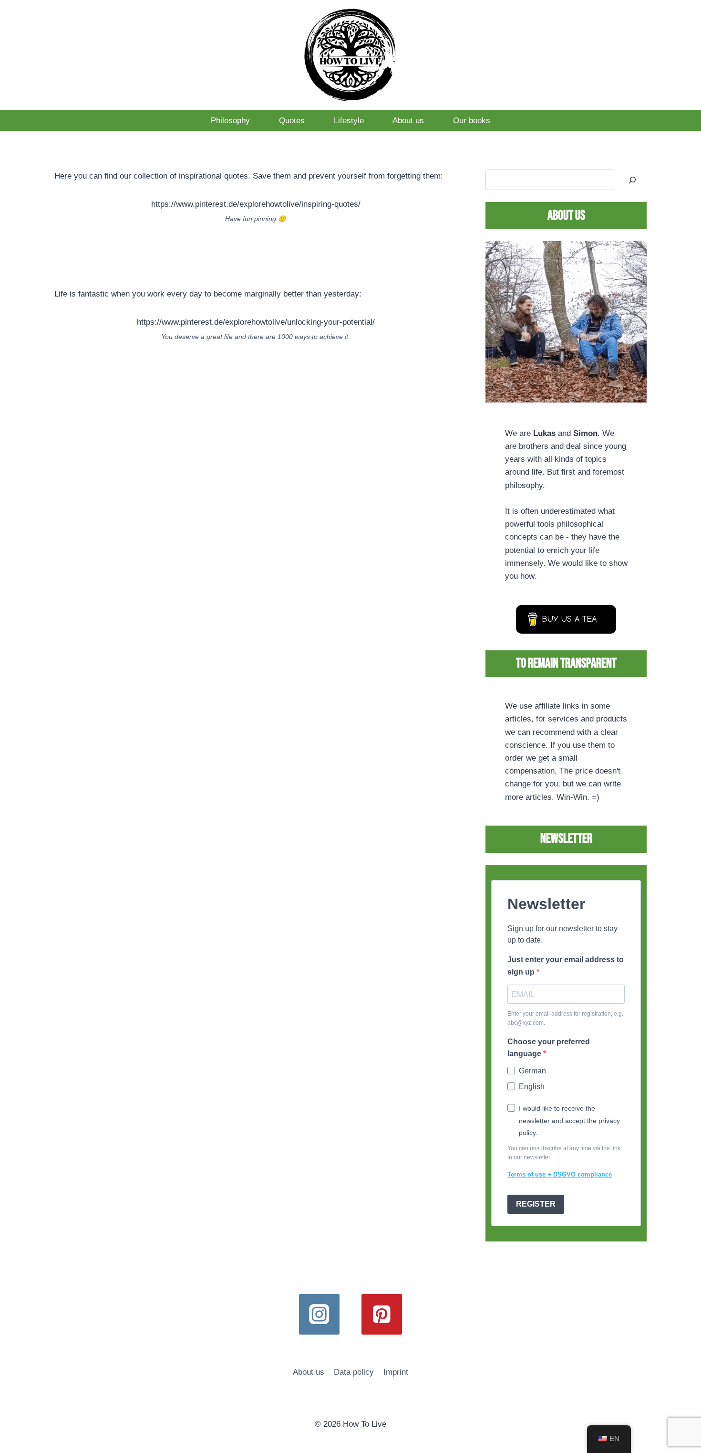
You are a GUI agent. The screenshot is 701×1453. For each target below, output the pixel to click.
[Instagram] (319, 1314)
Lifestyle (349, 120)
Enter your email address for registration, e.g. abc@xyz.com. (565, 1018)
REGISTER (536, 1204)
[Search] (632, 180)
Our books (471, 120)
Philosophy (230, 120)
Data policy (354, 1372)
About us (408, 120)
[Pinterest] (381, 1314)
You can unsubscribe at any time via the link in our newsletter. (563, 1153)
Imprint (395, 1372)
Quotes (292, 120)
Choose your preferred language (548, 1048)
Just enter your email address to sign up (565, 965)
